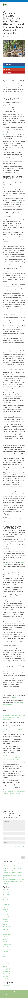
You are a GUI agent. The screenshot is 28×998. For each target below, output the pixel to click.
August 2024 (6, 892)
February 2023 (6, 902)
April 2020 (5, 931)
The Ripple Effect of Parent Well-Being (12, 872)
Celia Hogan (6, 36)
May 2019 (5, 941)
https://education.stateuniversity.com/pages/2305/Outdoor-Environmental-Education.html (14, 717)
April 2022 (5, 912)
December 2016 (7, 971)
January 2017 (6, 969)
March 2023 (6, 899)
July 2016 (5, 979)
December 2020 (7, 926)
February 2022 (6, 917)
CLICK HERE (13, 697)
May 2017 (5, 959)
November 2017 (7, 949)
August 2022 (6, 907)
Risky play (17, 202)
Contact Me (21, 995)
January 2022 (6, 919)
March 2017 (6, 964)
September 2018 (7, 944)
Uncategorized (18, 36)
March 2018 (6, 946)
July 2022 (5, 909)
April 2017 (5, 961)
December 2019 (7, 934)
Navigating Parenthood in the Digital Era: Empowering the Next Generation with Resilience (13, 881)
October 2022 (6, 904)
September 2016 (7, 976)
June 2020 (5, 929)
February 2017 (6, 966)
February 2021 (6, 924)
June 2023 (5, 897)
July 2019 (5, 939)
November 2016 (7, 974)
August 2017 (6, 954)
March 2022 (6, 914)
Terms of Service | (15, 995)
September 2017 (7, 951)
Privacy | (10, 995)
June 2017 (5, 956)
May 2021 (5, 922)
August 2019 (6, 936)
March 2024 (6, 894)
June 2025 (5, 889)
